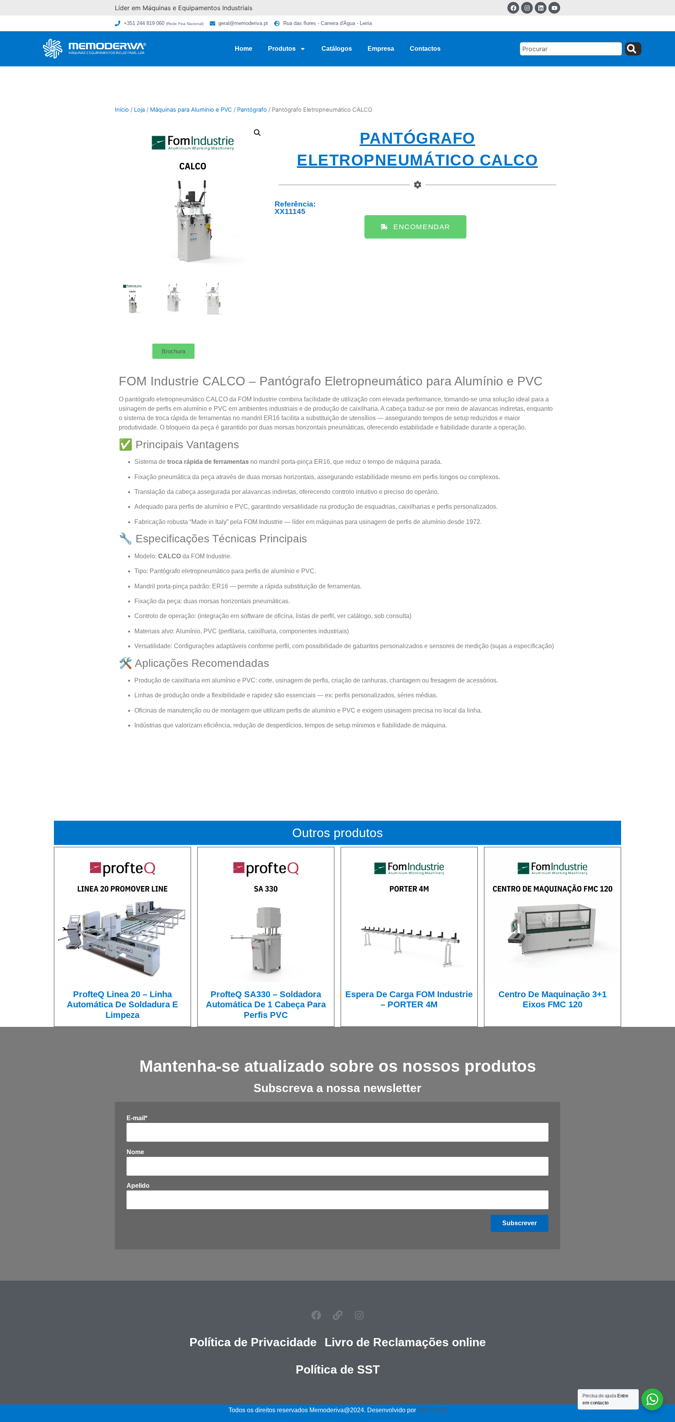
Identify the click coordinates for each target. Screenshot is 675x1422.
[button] (257, 133)
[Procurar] (633, 48)
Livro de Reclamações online (405, 1342)
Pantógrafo (252, 109)
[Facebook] (513, 8)
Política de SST (338, 1369)
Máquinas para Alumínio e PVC (191, 109)
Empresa (381, 48)
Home (243, 48)
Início (122, 109)
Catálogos (336, 48)
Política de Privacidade (253, 1342)
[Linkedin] (540, 8)
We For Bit (432, 1410)
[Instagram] (527, 8)
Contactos (425, 48)
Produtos (282, 48)
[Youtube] (554, 8)
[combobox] (571, 48)
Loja (139, 109)
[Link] (337, 1315)
